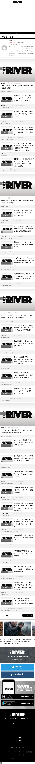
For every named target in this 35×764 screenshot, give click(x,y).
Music (17, 726)
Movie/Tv (17, 723)
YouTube (17, 740)
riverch (24, 758)
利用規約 (2, 754)
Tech (17, 734)
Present (17, 737)
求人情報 (23, 754)
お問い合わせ (15, 752)
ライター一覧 (14, 33)
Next (33, 628)
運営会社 (19, 754)
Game (17, 729)
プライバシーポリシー (8, 752)
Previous (2, 628)
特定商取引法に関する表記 (29, 752)
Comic (17, 732)
